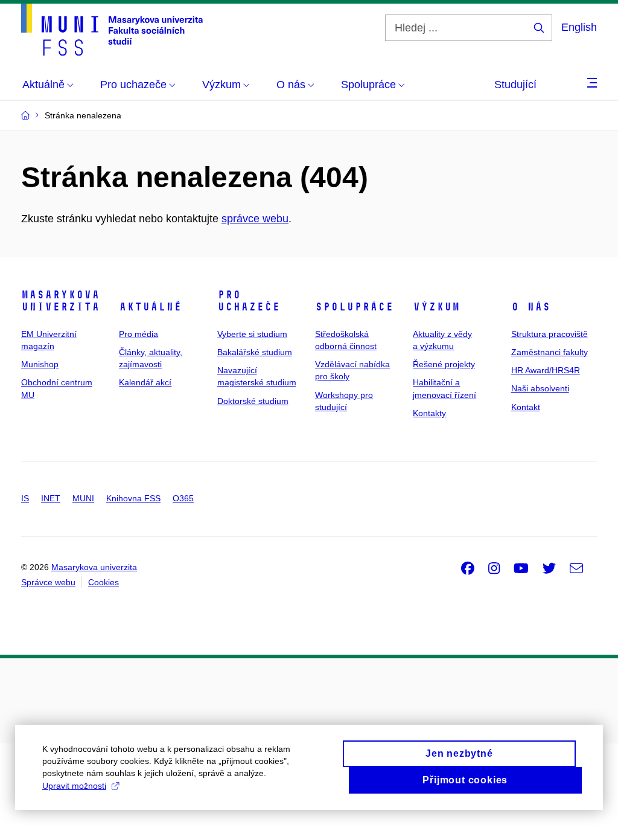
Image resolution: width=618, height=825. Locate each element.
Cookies (103, 582)
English (579, 27)
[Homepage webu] (112, 30)
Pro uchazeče (248, 300)
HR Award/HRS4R (545, 370)
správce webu (254, 219)
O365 (183, 498)
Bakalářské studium (254, 352)
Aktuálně (150, 306)
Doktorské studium (252, 401)
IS (25, 498)
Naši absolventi (540, 388)
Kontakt (525, 407)
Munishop (40, 364)
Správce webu (48, 582)
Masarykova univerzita (60, 300)
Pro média (138, 334)
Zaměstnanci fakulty (549, 352)
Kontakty (429, 413)
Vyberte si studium (252, 334)
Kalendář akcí (145, 382)
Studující (515, 85)
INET (50, 498)
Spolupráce (354, 306)
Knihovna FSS (133, 498)
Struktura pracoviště (549, 334)
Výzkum (436, 306)
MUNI (83, 498)
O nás (530, 306)
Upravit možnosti (74, 786)
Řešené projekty (444, 364)
